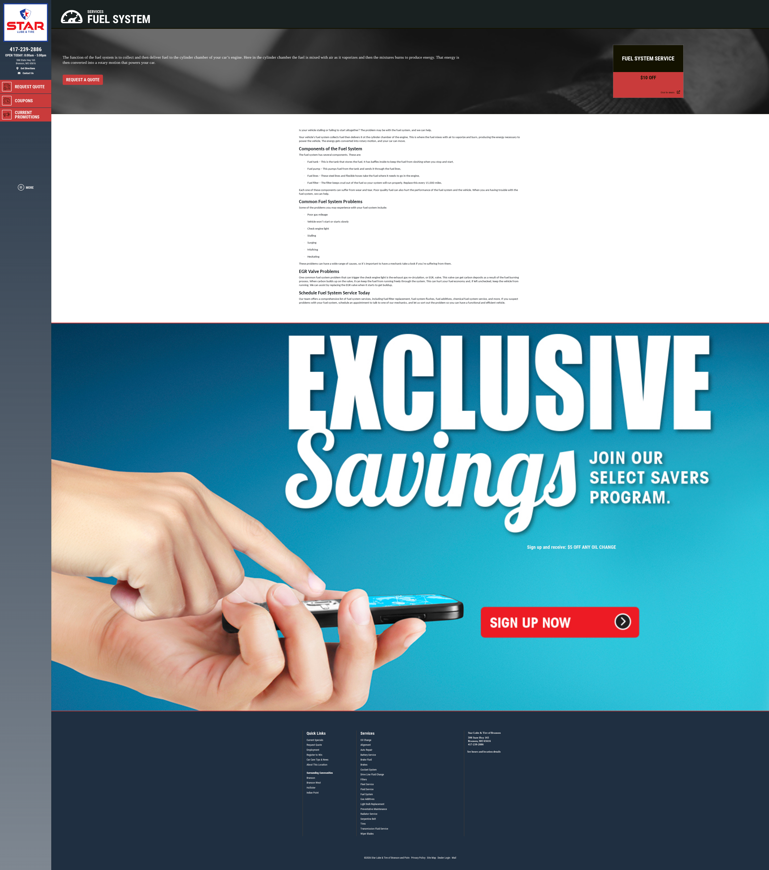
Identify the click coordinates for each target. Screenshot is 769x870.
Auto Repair (366, 749)
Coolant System (368, 769)
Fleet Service (367, 784)
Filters (363, 779)
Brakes (363, 764)
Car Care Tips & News (317, 759)
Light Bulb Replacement (372, 804)
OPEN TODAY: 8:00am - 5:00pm (25, 55)
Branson (311, 777)
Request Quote (314, 744)
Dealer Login (444, 857)
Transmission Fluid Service (374, 828)
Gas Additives (367, 799)
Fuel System (366, 794)
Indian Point (313, 792)
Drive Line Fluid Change (372, 774)
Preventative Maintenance (373, 809)
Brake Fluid (366, 759)
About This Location (317, 764)
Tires (363, 823)
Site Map (431, 857)
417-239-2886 (476, 744)
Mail (454, 857)
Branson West (314, 782)
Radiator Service (368, 813)
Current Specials (315, 740)
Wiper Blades (367, 833)
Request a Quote (83, 79)
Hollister (311, 787)
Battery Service (368, 754)
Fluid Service (366, 789)
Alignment (365, 744)
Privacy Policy (418, 857)
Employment (313, 749)
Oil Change (365, 740)
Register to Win (314, 754)
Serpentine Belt (368, 818)
